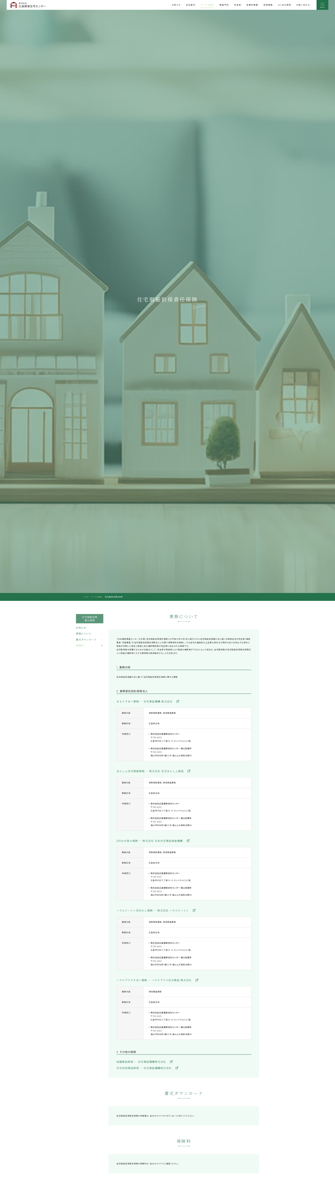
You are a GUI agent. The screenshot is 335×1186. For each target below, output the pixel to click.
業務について (83, 633)
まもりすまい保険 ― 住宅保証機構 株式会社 (144, 701)
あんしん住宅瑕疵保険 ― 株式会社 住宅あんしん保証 (150, 771)
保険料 (80, 645)
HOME (86, 597)
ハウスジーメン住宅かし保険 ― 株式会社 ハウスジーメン (152, 910)
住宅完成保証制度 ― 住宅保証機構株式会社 (144, 1068)
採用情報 (268, 5)
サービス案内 (207, 5)
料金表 (237, 5)
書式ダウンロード (86, 639)
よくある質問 (284, 5)
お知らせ (176, 5)
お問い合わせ (303, 5)
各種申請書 (252, 5)
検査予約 (224, 5)
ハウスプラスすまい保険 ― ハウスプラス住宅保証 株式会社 (154, 980)
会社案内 (190, 5)
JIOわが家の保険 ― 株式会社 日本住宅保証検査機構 (149, 841)
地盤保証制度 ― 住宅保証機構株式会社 (141, 1062)
